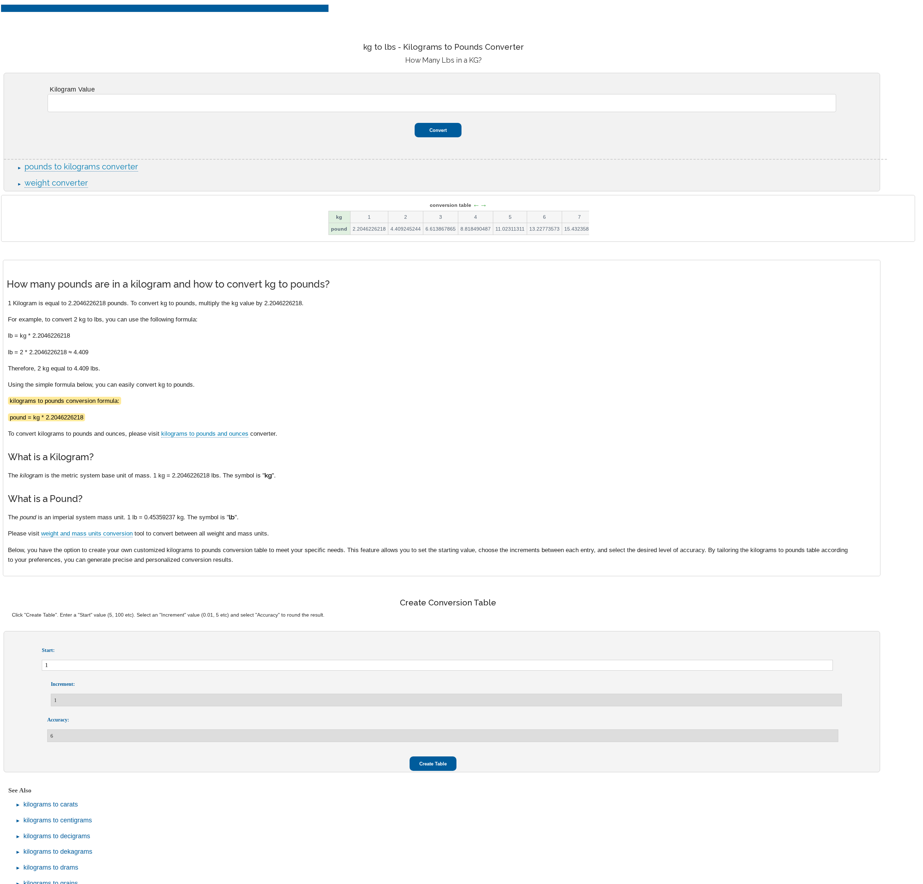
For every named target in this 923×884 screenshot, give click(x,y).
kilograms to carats (50, 804)
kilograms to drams (50, 867)
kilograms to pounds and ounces (204, 433)
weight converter (56, 182)
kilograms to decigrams (56, 836)
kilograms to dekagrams (57, 851)
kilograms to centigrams (57, 820)
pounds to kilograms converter (81, 166)
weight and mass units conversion (87, 533)
